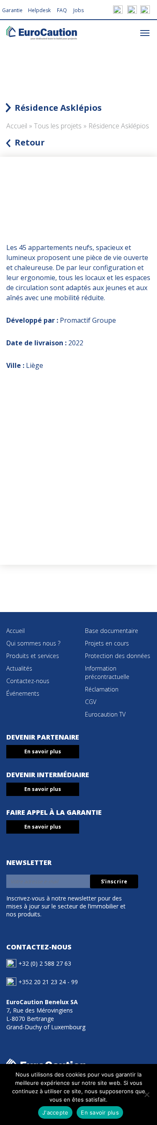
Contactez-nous (27, 681)
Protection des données (117, 656)
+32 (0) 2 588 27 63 (44, 963)
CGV (90, 702)
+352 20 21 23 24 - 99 (48, 982)
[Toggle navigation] (145, 32)
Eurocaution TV (105, 714)
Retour (30, 142)
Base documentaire (111, 631)
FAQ (62, 10)
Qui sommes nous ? (33, 643)
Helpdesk (39, 10)
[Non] (146, 1094)
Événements (22, 693)
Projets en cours (107, 643)
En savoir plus (42, 751)
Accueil (16, 125)
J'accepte (55, 1112)
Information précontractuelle (107, 672)
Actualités (19, 668)
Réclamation (101, 689)
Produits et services (32, 656)
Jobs (78, 10)
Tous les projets (58, 125)
